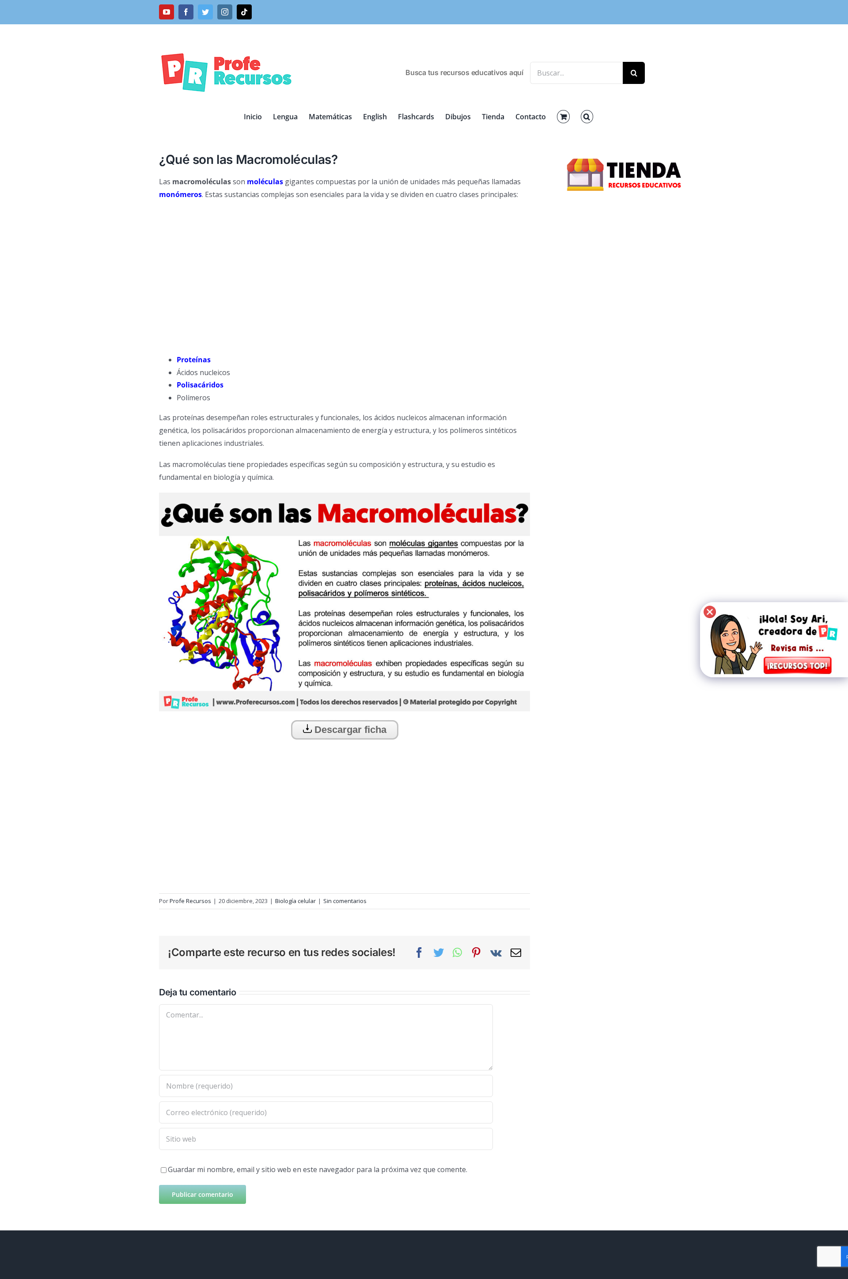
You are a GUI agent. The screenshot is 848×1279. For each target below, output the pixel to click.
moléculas (265, 181)
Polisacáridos (200, 385)
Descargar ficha (349, 729)
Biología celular (295, 901)
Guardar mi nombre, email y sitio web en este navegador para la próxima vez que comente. (317, 1169)
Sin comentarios (345, 901)
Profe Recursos (190, 901)
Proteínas (194, 359)
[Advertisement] (344, 272)
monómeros (180, 194)
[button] (587, 116)
